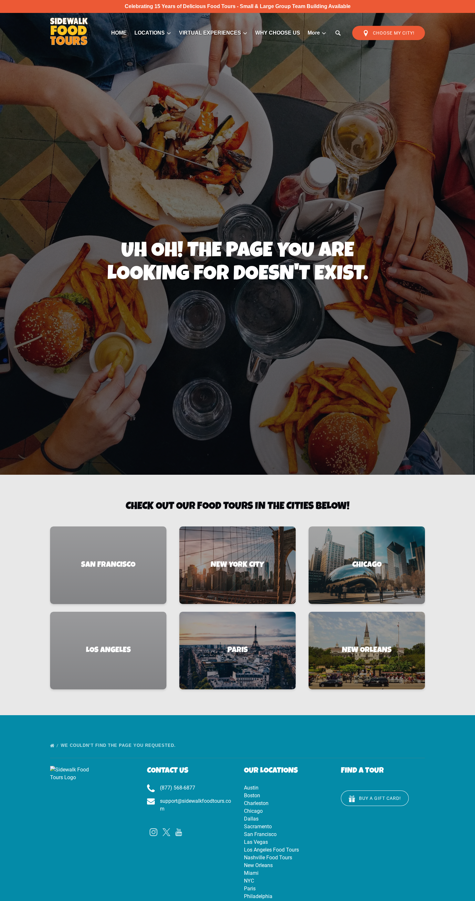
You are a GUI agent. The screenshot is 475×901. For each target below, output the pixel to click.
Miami (251, 873)
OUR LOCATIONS (271, 771)
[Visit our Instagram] (153, 832)
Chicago (253, 811)
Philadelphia (258, 896)
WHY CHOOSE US (277, 33)
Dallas (251, 819)
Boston (252, 795)
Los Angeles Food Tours (271, 850)
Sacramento (258, 826)
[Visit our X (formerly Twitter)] (166, 832)
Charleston (256, 803)
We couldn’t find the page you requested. (119, 745)
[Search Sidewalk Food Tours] (338, 33)
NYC (249, 881)
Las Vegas (256, 842)
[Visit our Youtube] (178, 832)
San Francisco (260, 834)
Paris (250, 888)
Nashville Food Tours (268, 857)
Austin (251, 788)
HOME (119, 33)
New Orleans (258, 865)
